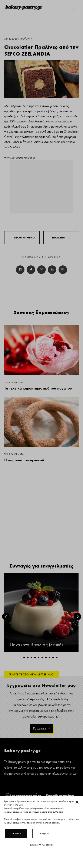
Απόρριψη (44, 833)
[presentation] (6, 616)
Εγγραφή (39, 728)
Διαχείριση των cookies (41, 844)
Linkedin (52, 269)
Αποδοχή (16, 833)
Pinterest (41, 269)
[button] (24, 657)
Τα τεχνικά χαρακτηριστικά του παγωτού (38, 388)
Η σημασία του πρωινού (24, 459)
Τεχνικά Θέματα (14, 382)
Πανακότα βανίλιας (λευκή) (36, 644)
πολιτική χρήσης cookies (46, 822)
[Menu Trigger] (73, 7)
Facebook (20, 269)
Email (63, 269)
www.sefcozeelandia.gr (19, 157)
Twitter (31, 269)
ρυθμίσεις (58, 811)
